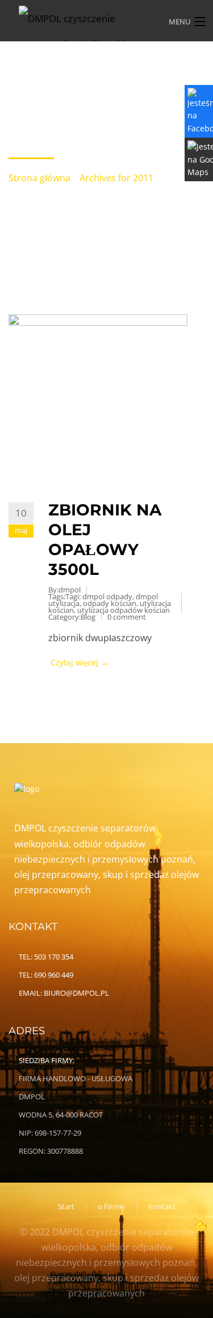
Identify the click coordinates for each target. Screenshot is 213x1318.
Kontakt (162, 1206)
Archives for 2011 (116, 178)
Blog (88, 617)
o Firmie (111, 1206)
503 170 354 (53, 957)
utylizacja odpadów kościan (123, 610)
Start (66, 1206)
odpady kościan (109, 603)
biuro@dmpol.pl (76, 993)
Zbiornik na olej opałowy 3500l (104, 539)
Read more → (117, 662)
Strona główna (39, 178)
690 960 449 (53, 975)
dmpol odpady (107, 596)
